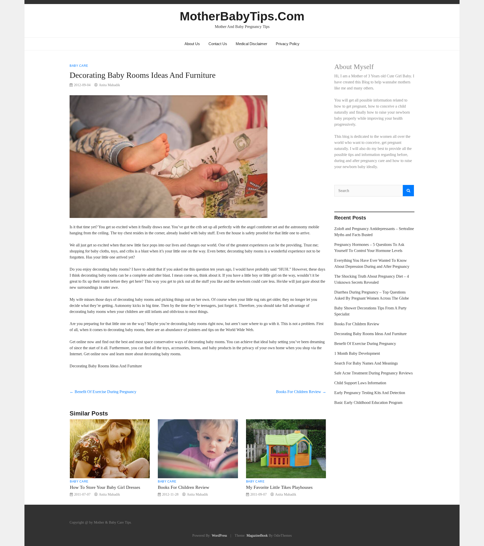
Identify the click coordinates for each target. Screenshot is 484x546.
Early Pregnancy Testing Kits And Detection (369, 393)
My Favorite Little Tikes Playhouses (279, 487)
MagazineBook (257, 535)
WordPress (219, 535)
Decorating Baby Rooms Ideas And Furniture (370, 334)
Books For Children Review (301, 392)
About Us (192, 44)
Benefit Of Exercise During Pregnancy (103, 392)
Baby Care (79, 66)
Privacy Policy (287, 44)
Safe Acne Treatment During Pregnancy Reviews (373, 373)
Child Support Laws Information (360, 383)
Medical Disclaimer (251, 44)
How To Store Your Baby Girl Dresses (105, 487)
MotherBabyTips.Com (242, 16)
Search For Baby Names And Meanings (366, 363)
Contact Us (217, 44)
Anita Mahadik (109, 85)
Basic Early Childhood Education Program (368, 402)
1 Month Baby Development (357, 353)
